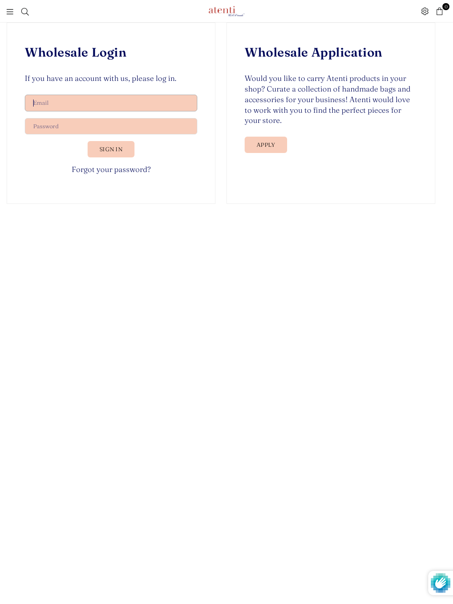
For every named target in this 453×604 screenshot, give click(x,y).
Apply (266, 144)
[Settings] (425, 11)
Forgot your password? (111, 169)
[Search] (25, 11)
